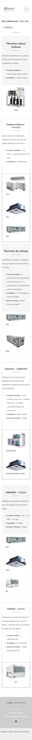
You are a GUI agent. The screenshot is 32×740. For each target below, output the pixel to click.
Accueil (16, 709)
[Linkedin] (16, 721)
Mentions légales (16, 713)
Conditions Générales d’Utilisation (16, 716)
